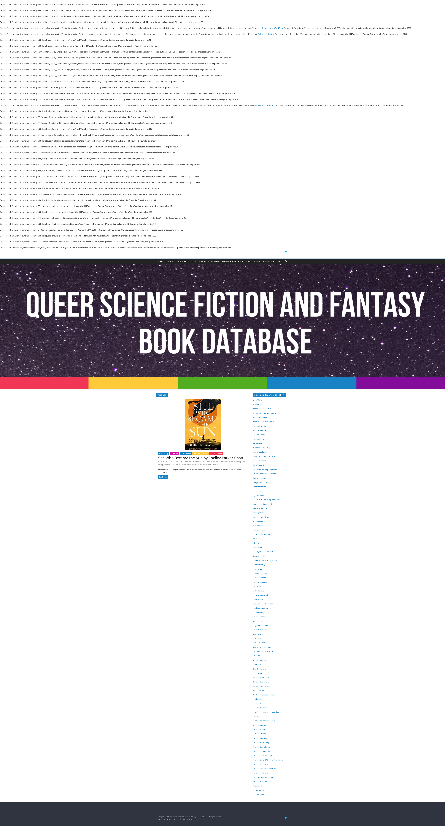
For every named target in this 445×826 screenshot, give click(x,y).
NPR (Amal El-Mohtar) (261, 660)
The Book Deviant (259, 426)
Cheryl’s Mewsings (259, 465)
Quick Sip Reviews (259, 669)
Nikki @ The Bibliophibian (262, 647)
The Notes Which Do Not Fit (263, 651)
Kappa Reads (257, 547)
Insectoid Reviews (259, 530)
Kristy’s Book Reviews (261, 556)
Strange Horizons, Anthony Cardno (266, 712)
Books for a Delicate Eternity (263, 422)
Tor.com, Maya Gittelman (262, 764)
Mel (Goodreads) (259, 617)
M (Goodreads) (258, 612)
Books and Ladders (260, 430)
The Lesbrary (257, 586)
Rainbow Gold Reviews (261, 682)
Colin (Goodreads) (259, 478)
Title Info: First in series (188, 465)
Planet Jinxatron (258, 673)
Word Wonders (258, 790)
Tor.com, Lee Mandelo (261, 751)
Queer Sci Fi (257, 664)
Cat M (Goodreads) (260, 461)
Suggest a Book (253, 261)
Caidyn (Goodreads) (260, 452)
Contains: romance (212, 462)
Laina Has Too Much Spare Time (265, 560)
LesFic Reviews (258, 591)
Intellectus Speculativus (261, 534)
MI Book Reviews (259, 630)
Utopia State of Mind (260, 786)
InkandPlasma (258, 526)
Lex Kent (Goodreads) (261, 595)
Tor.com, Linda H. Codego (262, 755)
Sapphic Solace (258, 699)
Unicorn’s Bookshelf (260, 781)
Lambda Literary (259, 565)
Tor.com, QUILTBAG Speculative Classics (268, 760)
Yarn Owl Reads (258, 794)
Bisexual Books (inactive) (262, 409)
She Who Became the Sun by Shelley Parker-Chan (200, 457)
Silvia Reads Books (260, 708)
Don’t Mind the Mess (260, 487)
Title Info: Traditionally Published (207, 465)
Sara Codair (257, 703)
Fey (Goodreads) (259, 495)
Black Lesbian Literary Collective (265, 413)
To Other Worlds (259, 729)
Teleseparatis (258, 716)
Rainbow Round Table (261, 686)
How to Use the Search (209, 261)
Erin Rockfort (257, 491)
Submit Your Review (271, 261)
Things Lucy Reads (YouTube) (264, 721)
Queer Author (175, 465)
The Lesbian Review (260, 582)
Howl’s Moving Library (261, 517)
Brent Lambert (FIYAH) (261, 448)
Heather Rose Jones (260, 508)
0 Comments (187, 462)
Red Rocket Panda (259, 690)
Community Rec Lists (185, 261)
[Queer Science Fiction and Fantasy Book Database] (222, 265)
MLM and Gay (163, 454)
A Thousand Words (260, 725)
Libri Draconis (258, 599)
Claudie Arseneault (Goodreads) (264, 474)
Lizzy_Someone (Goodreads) (263, 604)
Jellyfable (256, 543)
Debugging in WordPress (273, 28)
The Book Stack (259, 435)
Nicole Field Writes (260, 643)
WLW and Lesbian (216, 454)
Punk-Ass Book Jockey (261, 677)
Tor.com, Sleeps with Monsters (264, 768)
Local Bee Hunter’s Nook (262, 608)
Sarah (178, 462)
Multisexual (174, 454)
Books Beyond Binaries (261, 417)
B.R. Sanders (257, 443)
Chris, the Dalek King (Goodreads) (265, 469)
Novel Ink (256, 656)
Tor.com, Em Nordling (261, 742)
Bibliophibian (257, 404)
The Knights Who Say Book (263, 552)
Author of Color (200, 462)
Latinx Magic (257, 569)
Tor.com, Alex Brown (261, 738)
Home (160, 261)
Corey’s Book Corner (260, 482)
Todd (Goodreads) (259, 734)
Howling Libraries (259, 513)
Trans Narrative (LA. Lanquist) (264, 777)
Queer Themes (186, 454)
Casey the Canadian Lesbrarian (264, 456)
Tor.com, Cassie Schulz (261, 747)
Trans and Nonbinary (200, 454)
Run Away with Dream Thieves (264, 695)
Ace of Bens (257, 400)
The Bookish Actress (260, 439)
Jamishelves (257, 539)
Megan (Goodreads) (260, 625)
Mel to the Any (258, 621)
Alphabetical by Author (232, 261)
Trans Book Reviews (260, 773)
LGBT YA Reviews (259, 578)
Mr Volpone (257, 638)
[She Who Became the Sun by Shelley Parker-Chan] (203, 400)
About (168, 261)
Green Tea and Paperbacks (263, 504)
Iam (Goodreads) (259, 521)
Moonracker (257, 634)
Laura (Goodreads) (260, 573)
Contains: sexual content (227, 462)
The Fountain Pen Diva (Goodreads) (266, 500)
